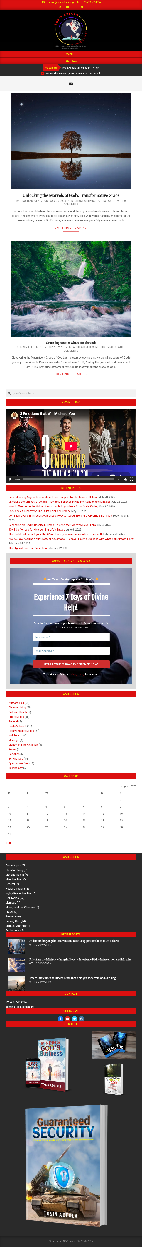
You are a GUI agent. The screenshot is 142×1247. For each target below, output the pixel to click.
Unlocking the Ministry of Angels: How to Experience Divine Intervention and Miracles (60, 501)
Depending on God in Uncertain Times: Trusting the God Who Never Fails (52, 525)
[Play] (10, 479)
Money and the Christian (23, 744)
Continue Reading (71, 227)
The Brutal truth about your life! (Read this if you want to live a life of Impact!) (56, 534)
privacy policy (77, 674)
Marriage (14, 740)
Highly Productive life (21, 730)
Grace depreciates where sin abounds (71, 343)
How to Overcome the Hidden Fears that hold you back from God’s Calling (53, 506)
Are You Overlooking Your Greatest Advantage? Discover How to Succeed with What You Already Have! (71, 539)
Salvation (14, 754)
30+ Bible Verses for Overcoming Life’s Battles (37, 529)
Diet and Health (18, 712)
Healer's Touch (17, 726)
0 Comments (43, 944)
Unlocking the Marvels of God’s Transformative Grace (71, 195)
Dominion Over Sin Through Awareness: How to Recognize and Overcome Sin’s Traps (60, 515)
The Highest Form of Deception (28, 548)
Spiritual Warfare (19, 763)
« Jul (8, 842)
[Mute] (125, 479)
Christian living (85, 200)
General (13, 721)
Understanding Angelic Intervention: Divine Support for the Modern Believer (54, 497)
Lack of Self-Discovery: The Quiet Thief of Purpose (40, 511)
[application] (71, 446)
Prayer (12, 749)
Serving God (16, 758)
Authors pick (82, 347)
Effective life (16, 717)
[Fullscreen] (131, 479)
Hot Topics (104, 200)
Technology (16, 768)
